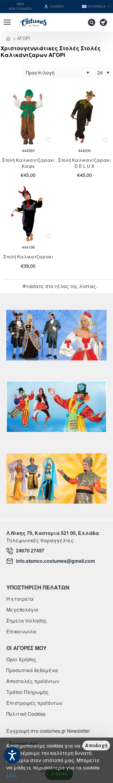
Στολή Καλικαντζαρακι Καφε (28, 163)
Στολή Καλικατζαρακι (28, 257)
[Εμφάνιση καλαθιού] (104, 22)
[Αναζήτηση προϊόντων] (90, 22)
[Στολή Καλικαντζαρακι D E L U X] (84, 116)
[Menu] (7, 22)
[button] (48, 139)
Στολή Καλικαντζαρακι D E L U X (84, 163)
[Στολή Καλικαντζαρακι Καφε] (28, 116)
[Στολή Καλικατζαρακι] (28, 213)
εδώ (10, 774)
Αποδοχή (96, 745)
